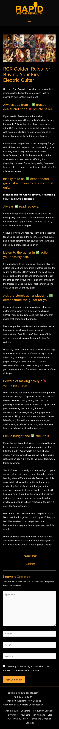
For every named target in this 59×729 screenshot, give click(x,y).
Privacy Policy (20, 718)
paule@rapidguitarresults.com (23, 693)
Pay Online (12, 715)
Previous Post (29, 555)
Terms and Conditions (42, 718)
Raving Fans (39, 715)
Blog (50, 715)
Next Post (30, 564)
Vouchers (25, 715)
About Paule (12, 710)
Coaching (25, 710)
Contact (29, 723)
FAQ (8, 718)
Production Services (43, 710)
